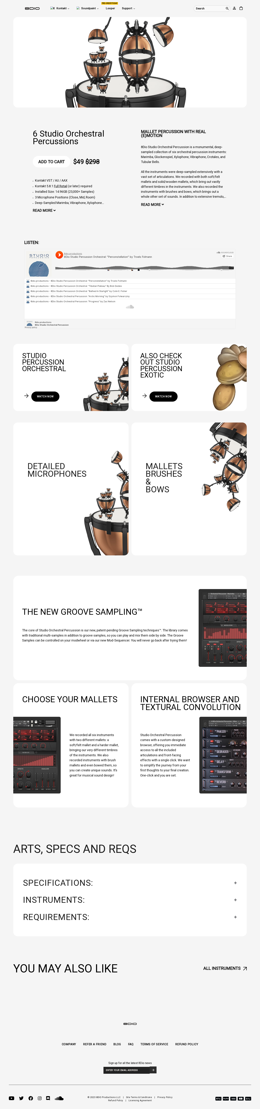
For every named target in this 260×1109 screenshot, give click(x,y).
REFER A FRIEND (94, 1044)
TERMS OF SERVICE (154, 1044)
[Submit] (153, 1069)
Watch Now (45, 396)
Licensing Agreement (140, 1100)
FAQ (131, 1044)
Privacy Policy (164, 1097)
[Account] (234, 8)
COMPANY (69, 1044)
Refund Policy (115, 1100)
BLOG (117, 1044)
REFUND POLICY (186, 1044)
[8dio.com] (26, 8)
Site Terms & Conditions (139, 1097)
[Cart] (241, 8)
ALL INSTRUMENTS (222, 968)
